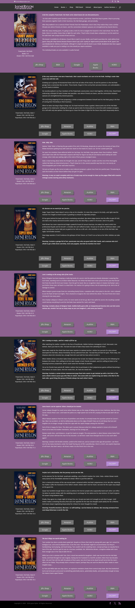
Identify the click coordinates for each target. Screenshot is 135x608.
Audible (90, 126)
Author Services (109, 7)
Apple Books (95, 66)
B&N (58, 65)
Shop (71, 7)
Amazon (67, 126)
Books (63, 7)
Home (56, 7)
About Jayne (98, 7)
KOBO (114, 65)
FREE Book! (79, 7)
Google (77, 65)
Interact (88, 7)
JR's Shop (39, 65)
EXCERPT (112, 134)
